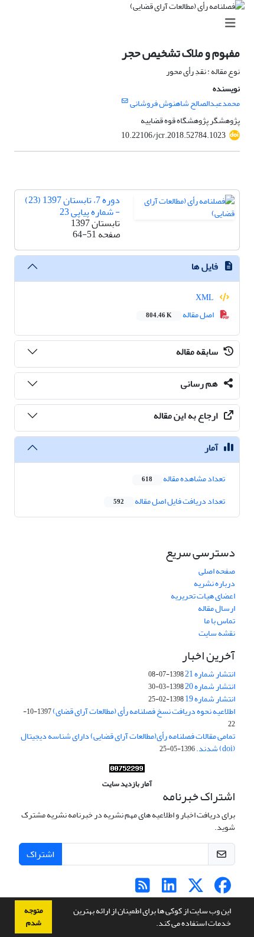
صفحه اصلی (216, 571)
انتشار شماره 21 (210, 674)
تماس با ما (219, 621)
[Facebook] (222, 889)
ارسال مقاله (216, 608)
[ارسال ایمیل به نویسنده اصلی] (125, 101)
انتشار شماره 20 (210, 686)
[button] (153, 924)
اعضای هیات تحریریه (203, 596)
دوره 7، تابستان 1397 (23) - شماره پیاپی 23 (72, 205)
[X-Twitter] (196, 889)
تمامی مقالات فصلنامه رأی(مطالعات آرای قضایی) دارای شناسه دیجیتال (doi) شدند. (128, 742)
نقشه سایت (216, 633)
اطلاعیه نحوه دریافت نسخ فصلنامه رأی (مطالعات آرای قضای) (144, 711)
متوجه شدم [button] (33, 916)
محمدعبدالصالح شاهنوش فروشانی (185, 103)
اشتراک (40, 854)
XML (205, 297)
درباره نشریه (214, 583)
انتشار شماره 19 (210, 699)
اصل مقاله (180, 315)
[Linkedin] (169, 889)
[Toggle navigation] (131, 23)
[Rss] (142, 889)
